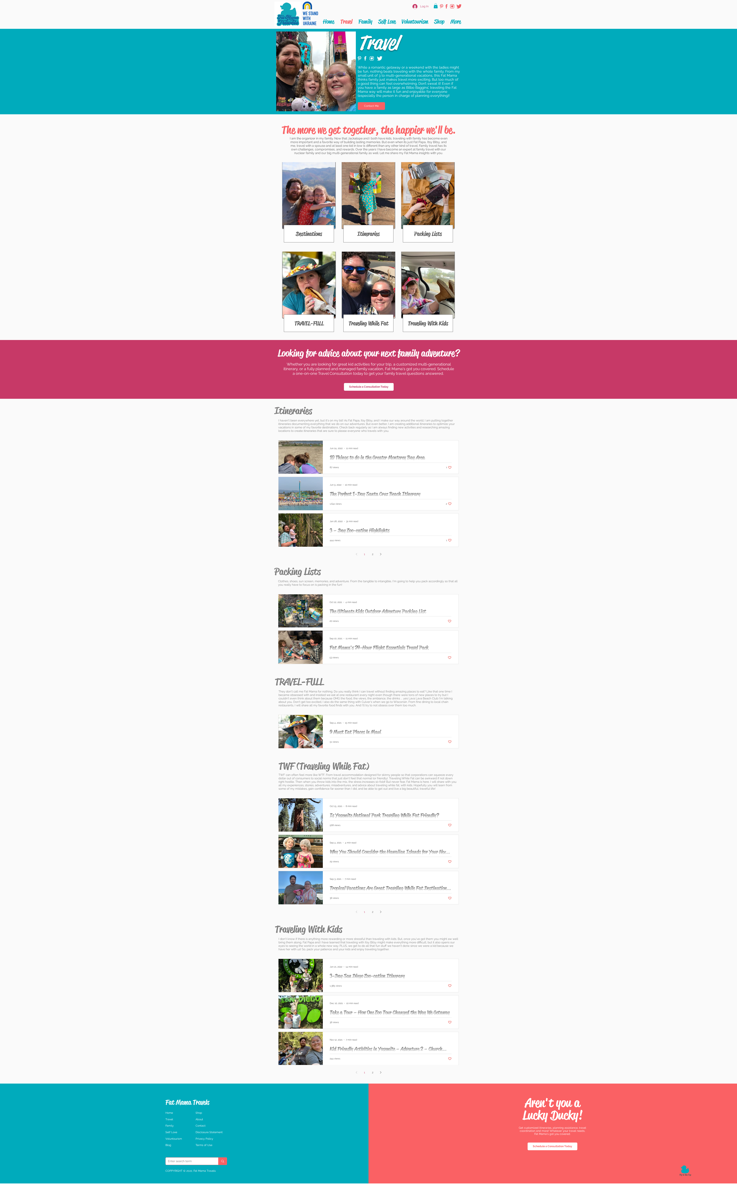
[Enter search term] (222, 1161)
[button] (436, 5)
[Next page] (380, 554)
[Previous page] (356, 554)
